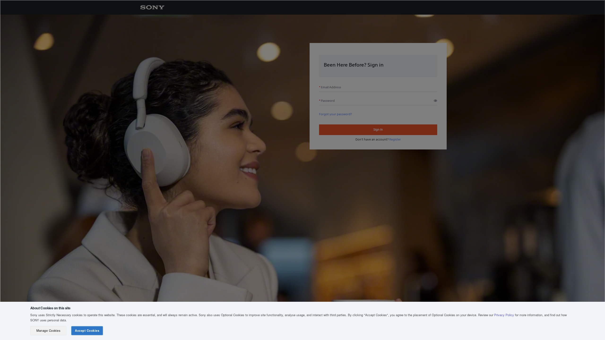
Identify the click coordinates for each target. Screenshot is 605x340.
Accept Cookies (87, 330)
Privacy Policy (504, 315)
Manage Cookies (48, 330)
